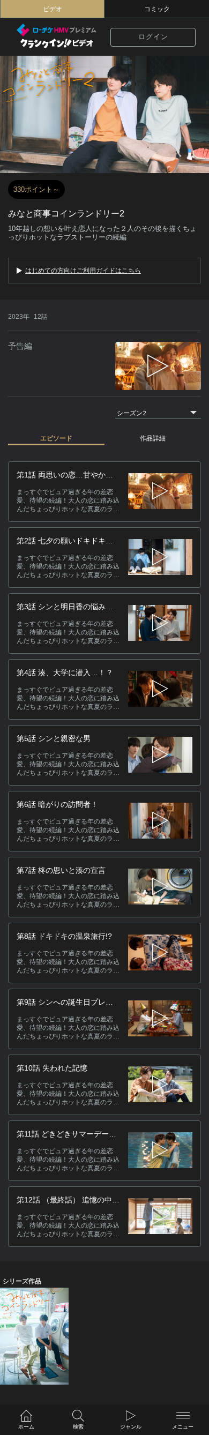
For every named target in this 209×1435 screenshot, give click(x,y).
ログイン (153, 37)
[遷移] (160, 491)
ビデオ (52, 9)
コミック (157, 9)
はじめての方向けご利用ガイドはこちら (83, 270)
